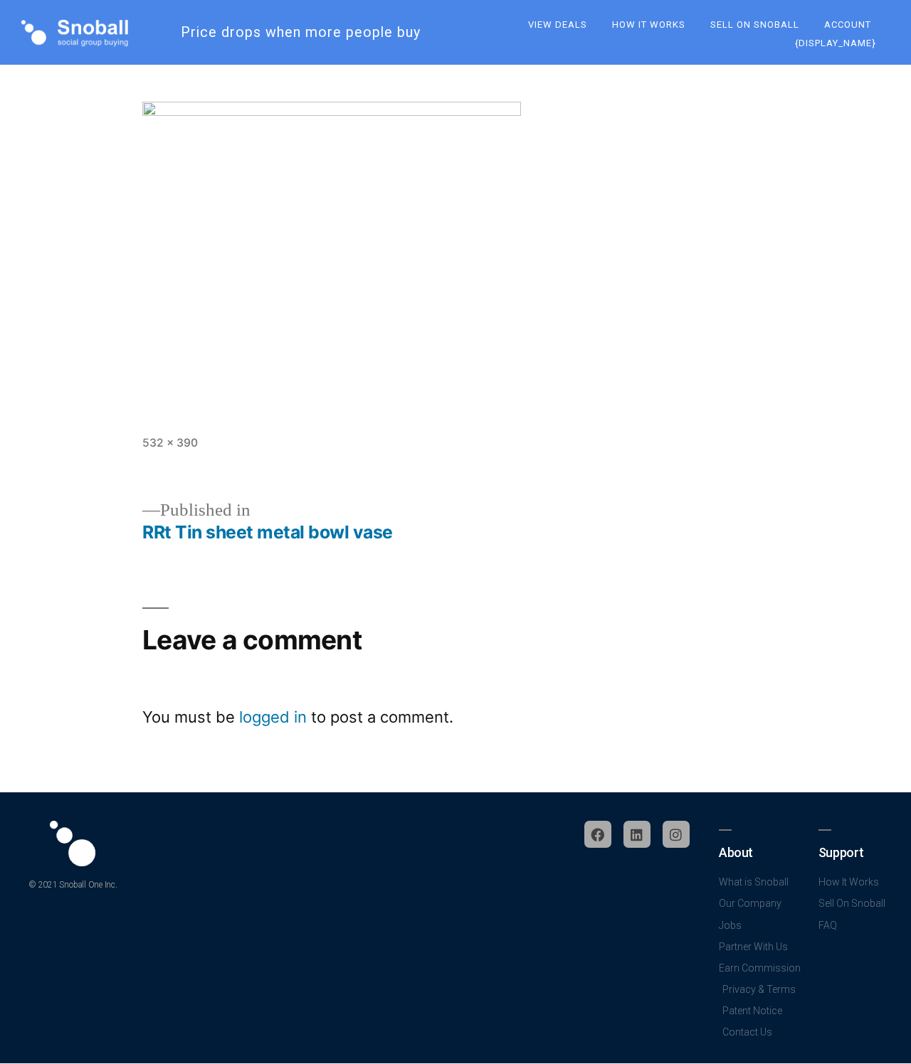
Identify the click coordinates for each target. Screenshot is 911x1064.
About (736, 852)
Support (840, 852)
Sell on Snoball (754, 24)
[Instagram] (676, 834)
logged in (273, 717)
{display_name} (835, 43)
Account (847, 24)
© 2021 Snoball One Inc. (72, 885)
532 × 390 (170, 442)
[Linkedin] (637, 834)
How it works (648, 24)
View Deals (557, 24)
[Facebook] (597, 834)
